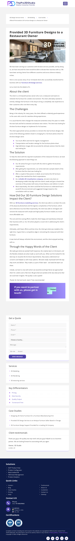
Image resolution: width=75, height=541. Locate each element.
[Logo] (21, 3)
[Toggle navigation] (65, 3)
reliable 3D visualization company (31, 179)
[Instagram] (62, 538)
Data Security (16, 396)
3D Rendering (15, 376)
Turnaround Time (17, 402)
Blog (9, 487)
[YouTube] (57, 538)
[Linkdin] (66, 538)
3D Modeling (15, 371)
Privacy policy (53, 532)
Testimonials (45, 485)
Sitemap (43, 494)
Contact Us (51, 290)
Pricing (14, 393)
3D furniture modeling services (27, 203)
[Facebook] (48, 538)
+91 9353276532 (19, 503)
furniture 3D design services (32, 83)
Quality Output (17, 399)
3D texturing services (18, 380)
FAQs (9, 494)
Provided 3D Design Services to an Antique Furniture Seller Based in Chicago (36, 420)
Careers (10, 485)
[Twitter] (52, 538)
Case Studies (12, 490)
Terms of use (63, 532)
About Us (44, 487)
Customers (44, 490)
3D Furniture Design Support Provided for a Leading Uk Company (32, 425)
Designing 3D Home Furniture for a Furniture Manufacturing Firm (32, 416)
